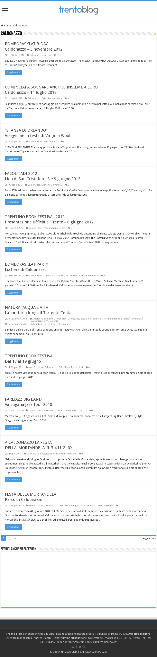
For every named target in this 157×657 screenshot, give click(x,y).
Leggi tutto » (13, 72)
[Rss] (72, 647)
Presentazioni (50, 228)
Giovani (46, 185)
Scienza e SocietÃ (121, 318)
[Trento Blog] (78, 10)
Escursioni (86, 318)
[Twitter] (80, 647)
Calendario (47, 98)
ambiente (37, 318)
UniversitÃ (56, 185)
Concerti (60, 275)
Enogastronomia (49, 453)
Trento (61, 228)
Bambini (48, 318)
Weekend (93, 275)
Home (7, 25)
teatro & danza (51, 141)
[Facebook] (76, 647)
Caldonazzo (36, 55)
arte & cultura (36, 367)
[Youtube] (84, 647)
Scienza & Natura (102, 318)
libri (81, 367)
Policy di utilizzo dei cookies (101, 641)
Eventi (74, 367)
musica (47, 55)
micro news (72, 275)
